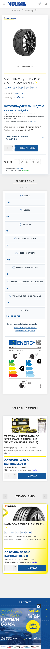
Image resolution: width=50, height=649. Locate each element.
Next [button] (45, 496)
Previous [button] (5, 496)
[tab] (25, 181)
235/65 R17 (19, 97)
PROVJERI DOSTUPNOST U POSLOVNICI (18, 138)
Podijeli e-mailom (21, 162)
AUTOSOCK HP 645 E (17, 436)
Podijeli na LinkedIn (27, 162)
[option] (25, 448)
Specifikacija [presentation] (25, 181)
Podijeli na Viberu (38, 162)
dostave (20, 168)
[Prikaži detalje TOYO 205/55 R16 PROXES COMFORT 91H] (25, 512)
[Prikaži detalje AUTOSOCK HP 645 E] (25, 424)
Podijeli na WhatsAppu (32, 162)
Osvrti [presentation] (25, 187)
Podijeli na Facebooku (16, 162)
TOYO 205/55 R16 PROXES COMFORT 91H (20, 526)
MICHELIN (19, 93)
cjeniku (33, 121)
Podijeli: (8, 162)
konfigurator (27, 449)
